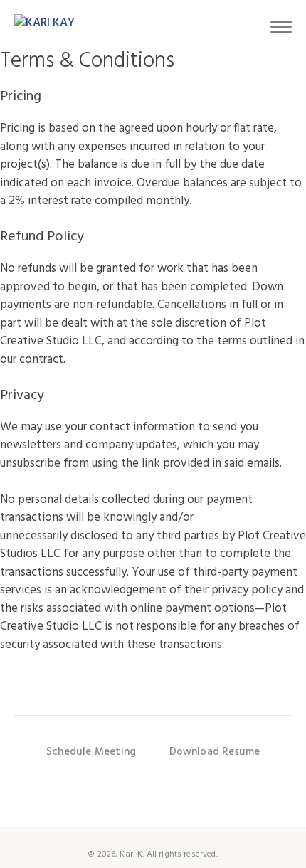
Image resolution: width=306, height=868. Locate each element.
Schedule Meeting (91, 752)
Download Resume (214, 752)
